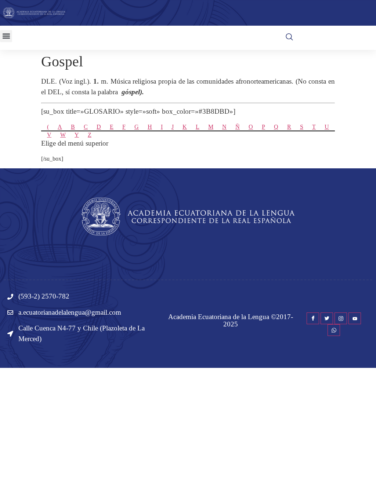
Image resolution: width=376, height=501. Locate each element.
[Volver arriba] (367, 484)
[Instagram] (341, 318)
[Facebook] (313, 318)
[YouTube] (354, 318)
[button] (6, 36)
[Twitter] (327, 318)
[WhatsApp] (334, 330)
